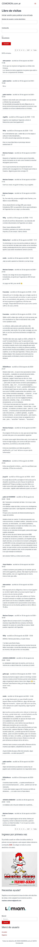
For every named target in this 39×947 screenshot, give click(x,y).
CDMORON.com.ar (11, 3)
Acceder (4, 932)
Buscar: (4, 916)
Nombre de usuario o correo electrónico (13, 19)
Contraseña (5, 28)
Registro (4, 935)
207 (28, 50)
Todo (35, 50)
